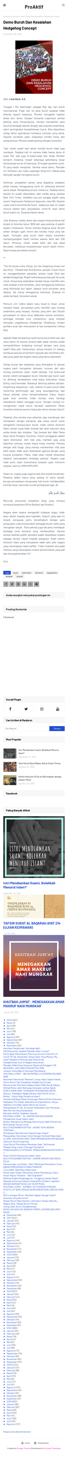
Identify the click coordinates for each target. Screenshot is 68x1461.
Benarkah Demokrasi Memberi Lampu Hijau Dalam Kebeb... (32, 1079)
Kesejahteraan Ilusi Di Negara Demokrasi (23, 1062)
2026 (9, 1401)
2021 (9, 1217)
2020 (9, 1020)
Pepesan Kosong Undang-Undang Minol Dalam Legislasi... (32, 1181)
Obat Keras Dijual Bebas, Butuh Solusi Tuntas (39, 763)
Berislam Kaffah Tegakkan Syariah (20, 1113)
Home (27, 1443)
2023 (9, 1291)
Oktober (11, 1042)
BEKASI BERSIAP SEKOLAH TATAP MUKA (24, 1183)
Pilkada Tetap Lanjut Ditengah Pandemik (23, 1147)
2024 (9, 1328)
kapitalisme (52, 573)
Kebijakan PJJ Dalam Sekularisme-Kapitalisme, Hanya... (31, 1102)
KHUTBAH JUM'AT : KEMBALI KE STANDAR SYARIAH (29, 1186)
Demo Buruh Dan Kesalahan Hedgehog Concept (27, 1082)
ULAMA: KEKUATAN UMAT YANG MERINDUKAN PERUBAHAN (33, 1138)
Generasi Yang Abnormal (15, 1198)
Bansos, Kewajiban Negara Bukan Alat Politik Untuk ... (30, 1093)
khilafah (9, 576)
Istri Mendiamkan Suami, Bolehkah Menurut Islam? (38, 752)
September (12, 1039)
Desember (12, 1215)
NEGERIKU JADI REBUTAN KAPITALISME (23, 1068)
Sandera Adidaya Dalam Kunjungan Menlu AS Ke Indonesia (32, 1099)
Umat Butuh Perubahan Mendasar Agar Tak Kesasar (29, 1144)
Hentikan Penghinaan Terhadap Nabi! (21, 1048)
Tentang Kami (43, 1443)
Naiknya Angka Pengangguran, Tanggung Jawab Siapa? (30, 1178)
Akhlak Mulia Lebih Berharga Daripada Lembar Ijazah (29, 1087)
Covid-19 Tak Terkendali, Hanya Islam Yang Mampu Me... (31, 1056)
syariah (15, 16)
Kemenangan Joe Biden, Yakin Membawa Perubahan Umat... (33, 1164)
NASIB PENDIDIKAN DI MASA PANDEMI (22, 1167)
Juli (9, 1034)
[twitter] (26, 708)
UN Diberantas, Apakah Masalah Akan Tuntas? (26, 1051)
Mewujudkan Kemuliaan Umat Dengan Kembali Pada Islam (32, 1135)
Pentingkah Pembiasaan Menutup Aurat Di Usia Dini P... (31, 1053)
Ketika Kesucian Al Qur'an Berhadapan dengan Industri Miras (40, 778)
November (12, 1045)
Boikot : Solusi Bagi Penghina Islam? (21, 1096)
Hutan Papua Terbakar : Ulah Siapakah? (22, 1175)
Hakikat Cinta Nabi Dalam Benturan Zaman (24, 1104)
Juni (9, 1031)
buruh (15, 573)
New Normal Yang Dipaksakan (18, 1110)
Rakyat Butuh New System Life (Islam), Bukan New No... (31, 1200)
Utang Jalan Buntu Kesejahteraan (20, 1206)
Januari (11, 1220)
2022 (9, 1254)
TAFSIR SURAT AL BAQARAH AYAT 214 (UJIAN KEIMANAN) (32, 925)
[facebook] (10, 708)
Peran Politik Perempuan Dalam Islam (22, 1155)
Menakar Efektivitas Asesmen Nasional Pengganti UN (29, 1065)
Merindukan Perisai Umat (16, 1124)
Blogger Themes (23, 1448)
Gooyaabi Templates (52, 1448)
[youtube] (58, 708)
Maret (10, 1022)
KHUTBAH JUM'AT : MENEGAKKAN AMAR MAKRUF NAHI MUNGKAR (33, 1004)
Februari (11, 1223)
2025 (9, 1364)
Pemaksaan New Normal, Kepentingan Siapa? (26, 1133)
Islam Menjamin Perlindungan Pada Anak (23, 1059)
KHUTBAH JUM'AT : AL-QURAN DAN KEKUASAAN (28, 1116)
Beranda (6, 16)
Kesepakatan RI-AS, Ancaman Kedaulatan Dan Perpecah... (32, 1107)
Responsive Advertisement (17, 1431)
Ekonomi (39, 573)
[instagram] (42, 708)
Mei (9, 1028)
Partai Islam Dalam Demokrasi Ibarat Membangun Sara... (31, 1172)
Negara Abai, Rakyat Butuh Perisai (20, 1203)
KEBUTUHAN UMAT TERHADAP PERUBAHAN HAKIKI (29, 1090)
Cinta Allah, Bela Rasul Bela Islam (19, 1169)
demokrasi (26, 573)
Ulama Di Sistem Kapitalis (16, 1141)
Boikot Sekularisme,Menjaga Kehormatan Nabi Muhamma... (33, 1121)
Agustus (11, 1037)
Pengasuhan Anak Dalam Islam (18, 1118)
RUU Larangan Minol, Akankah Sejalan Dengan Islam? (29, 1195)
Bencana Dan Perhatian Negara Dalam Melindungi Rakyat (31, 1085)
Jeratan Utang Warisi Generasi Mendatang (24, 1070)
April (9, 1025)
